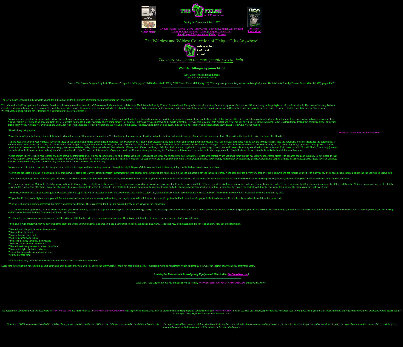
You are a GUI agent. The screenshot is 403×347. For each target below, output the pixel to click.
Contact (222, 34)
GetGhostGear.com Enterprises (109, 310)
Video (213, 34)
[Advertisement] (201, 294)
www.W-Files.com (62, 310)
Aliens (173, 28)
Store (180, 34)
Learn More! (148, 31)
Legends (222, 28)
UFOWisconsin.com (235, 282)
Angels (181, 28)
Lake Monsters (235, 28)
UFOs (190, 28)
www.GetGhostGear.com (211, 282)
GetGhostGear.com (238, 274)
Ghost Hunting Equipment (185, 31)
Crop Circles (201, 28)
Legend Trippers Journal (196, 34)
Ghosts (203, 31)
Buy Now (148, 29)
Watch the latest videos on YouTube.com (359, 132)
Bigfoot (212, 28)
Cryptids (164, 28)
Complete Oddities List (219, 31)
